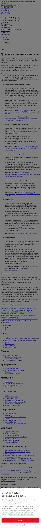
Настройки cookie (20, 525)
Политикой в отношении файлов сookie (21, 515)
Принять (20, 520)
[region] (20, 508)
